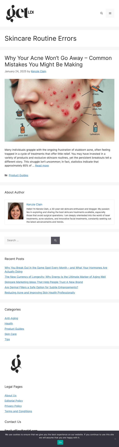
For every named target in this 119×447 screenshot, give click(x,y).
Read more (42, 165)
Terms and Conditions (18, 411)
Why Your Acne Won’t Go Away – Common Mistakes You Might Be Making (58, 61)
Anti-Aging (11, 318)
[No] (115, 438)
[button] (101, 13)
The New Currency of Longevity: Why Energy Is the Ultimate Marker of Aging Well (55, 276)
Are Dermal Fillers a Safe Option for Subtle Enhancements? (41, 287)
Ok (60, 442)
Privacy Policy (13, 406)
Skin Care (11, 334)
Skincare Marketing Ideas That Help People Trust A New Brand (44, 282)
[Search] (55, 240)
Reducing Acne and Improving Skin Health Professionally (40, 292)
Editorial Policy (14, 400)
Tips (7, 339)
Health (9, 323)
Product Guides (18, 175)
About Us (10, 395)
